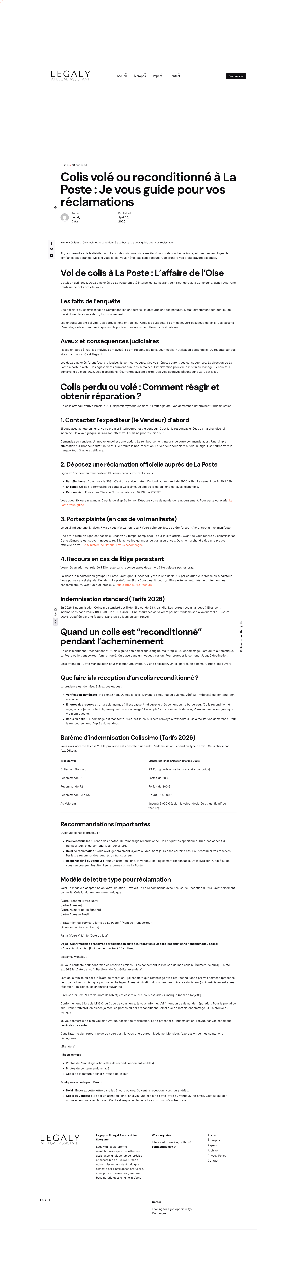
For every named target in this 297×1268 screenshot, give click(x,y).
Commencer (236, 76)
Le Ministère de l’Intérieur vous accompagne (113, 545)
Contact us (159, 1213)
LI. (49, 1200)
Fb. (241, 631)
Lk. (241, 622)
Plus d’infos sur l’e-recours (134, 585)
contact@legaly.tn (164, 1146)
